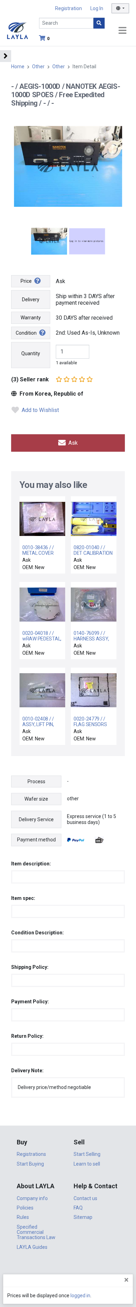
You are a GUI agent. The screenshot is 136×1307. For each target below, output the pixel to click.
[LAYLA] (17, 30)
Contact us (85, 1198)
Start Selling (87, 1154)
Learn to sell (87, 1164)
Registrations (31, 1154)
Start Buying (30, 1164)
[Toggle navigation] (122, 30)
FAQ (78, 1208)
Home (17, 66)
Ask (72, 442)
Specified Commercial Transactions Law (36, 1232)
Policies (25, 1208)
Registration (68, 8)
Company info (32, 1198)
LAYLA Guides (32, 1247)
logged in (80, 1295)
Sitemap (83, 1217)
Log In (96, 8)
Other (38, 66)
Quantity (30, 353)
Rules (23, 1217)
